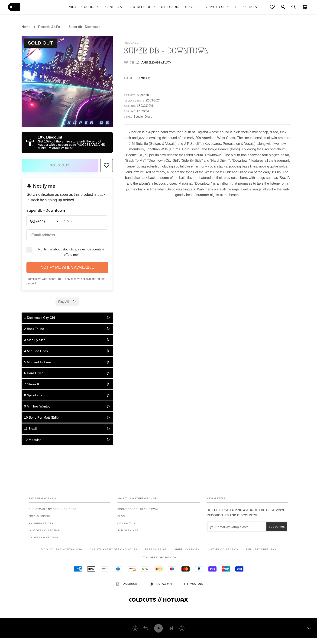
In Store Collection (44, 530)
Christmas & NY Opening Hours (52, 509)
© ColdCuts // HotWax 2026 (61, 549)
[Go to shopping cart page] (304, 7)
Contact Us (126, 523)
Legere (143, 78)
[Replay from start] (145, 628)
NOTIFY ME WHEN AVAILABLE (67, 267)
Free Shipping (39, 516)
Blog (121, 516)
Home (26, 26)
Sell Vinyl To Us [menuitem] (211, 7)
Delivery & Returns (44, 537)
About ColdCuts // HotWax (138, 509)
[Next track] (171, 628)
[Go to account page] (282, 7)
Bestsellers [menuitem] (140, 7)
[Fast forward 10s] (182, 628)
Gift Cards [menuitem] (171, 7)
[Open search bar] (293, 7)
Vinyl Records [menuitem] (82, 7)
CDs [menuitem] (188, 7)
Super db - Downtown (84, 26)
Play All (65, 301)
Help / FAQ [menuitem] (244, 7)
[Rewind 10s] (135, 628)
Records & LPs (49, 26)
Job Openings (128, 530)
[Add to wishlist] (106, 165)
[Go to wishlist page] (272, 7)
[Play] (158, 628)
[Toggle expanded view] (309, 628)
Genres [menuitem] (112, 7)
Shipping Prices (41, 523)
